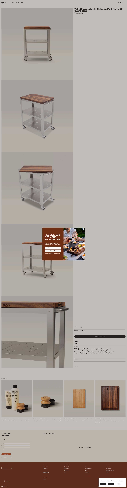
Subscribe (53, 250)
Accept (103, 483)
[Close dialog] (83, 229)
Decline (111, 483)
